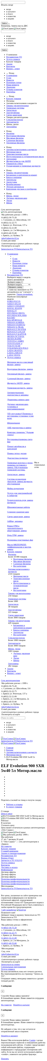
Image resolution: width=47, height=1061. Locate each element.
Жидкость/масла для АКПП (18, 161)
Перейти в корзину (9, 1036)
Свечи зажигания (14, 115)
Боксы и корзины (14, 177)
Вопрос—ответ (13, 69)
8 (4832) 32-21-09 (9, 938)
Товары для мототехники (17, 106)
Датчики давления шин (16, 198)
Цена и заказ (6, 813)
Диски (9, 200)
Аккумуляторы (13, 113)
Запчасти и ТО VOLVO (11, 860)
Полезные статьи (13, 82)
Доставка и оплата (9, 867)
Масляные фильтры (15, 138)
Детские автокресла (15, 187)
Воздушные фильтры (15, 136)
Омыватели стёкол (14, 163)
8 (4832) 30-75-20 (9, 928)
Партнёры (10, 92)
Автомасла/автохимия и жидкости (21, 149)
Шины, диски (12, 196)
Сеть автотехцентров (10, 680)
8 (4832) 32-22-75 (9, 933)
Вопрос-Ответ (7, 858)
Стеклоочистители (14, 120)
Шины (9, 203)
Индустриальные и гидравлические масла (25, 156)
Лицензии (10, 87)
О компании (11, 75)
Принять (5, 1059)
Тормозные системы (15, 108)
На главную (6, 846)
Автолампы (11, 127)
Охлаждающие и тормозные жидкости (23, 166)
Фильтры (10, 133)
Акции (9, 64)
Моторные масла (13, 152)
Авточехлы (11, 180)
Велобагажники (13, 184)
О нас (8, 78)
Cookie (32, 1040)
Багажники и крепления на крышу (21, 175)
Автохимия (11, 159)
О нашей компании (9, 851)
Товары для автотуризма (17, 173)
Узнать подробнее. (24, 294)
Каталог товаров (13, 98)
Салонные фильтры (15, 140)
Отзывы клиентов (14, 89)
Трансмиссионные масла (17, 154)
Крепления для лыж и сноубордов (21, 189)
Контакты (10, 66)
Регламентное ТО (14, 57)
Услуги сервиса (13, 59)
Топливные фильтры (15, 143)
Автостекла (11, 110)
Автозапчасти (12, 122)
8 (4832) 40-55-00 (9, 943)
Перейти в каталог (21, 1005)
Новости (10, 80)
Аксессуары (11, 182)
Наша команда (12, 85)
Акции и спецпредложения (13, 853)
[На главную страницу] (13, 738)
